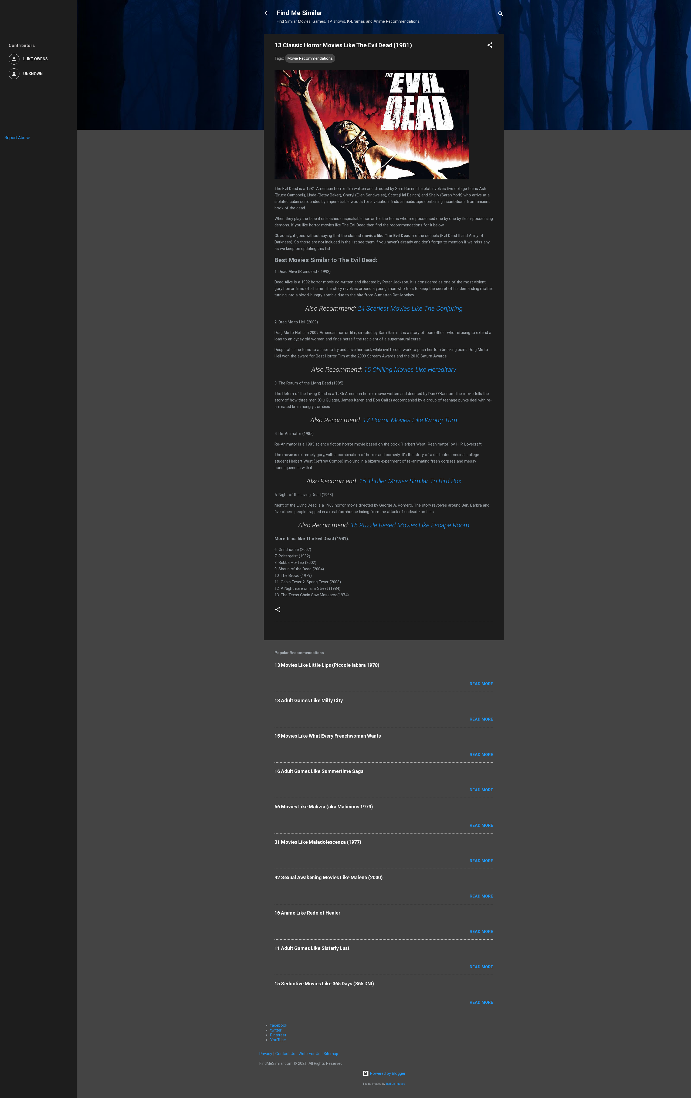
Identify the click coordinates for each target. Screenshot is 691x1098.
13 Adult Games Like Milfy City (309, 700)
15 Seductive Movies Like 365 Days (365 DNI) (324, 983)
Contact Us (285, 1053)
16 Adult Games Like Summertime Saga (319, 771)
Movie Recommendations (310, 58)
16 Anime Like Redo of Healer (307, 913)
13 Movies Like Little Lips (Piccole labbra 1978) (327, 665)
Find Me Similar (299, 13)
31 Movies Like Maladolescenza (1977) (318, 842)
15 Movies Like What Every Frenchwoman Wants (328, 736)
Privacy (265, 1053)
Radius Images (395, 1084)
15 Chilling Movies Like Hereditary (410, 369)
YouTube (278, 1039)
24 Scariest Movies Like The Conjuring (410, 308)
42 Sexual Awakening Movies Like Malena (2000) (329, 877)
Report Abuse (17, 137)
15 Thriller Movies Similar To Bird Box (410, 481)
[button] (490, 46)
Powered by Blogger (387, 1073)
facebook (278, 1025)
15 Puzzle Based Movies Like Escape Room (410, 525)
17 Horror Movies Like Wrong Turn (410, 420)
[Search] (500, 14)
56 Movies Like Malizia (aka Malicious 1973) (324, 806)
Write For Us (309, 1053)
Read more (481, 683)
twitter (276, 1030)
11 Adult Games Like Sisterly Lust (312, 948)
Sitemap (331, 1053)
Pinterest (278, 1035)
